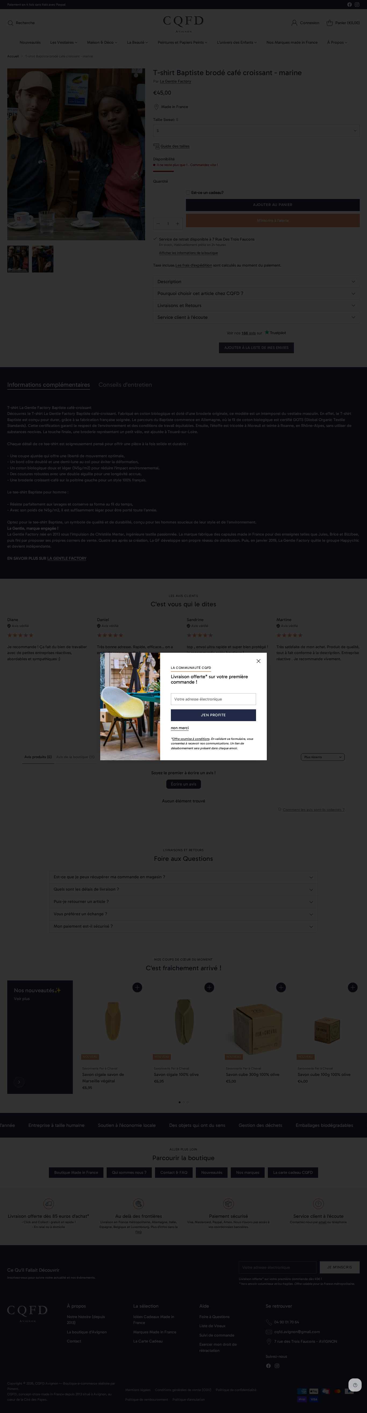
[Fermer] (258, 661)
